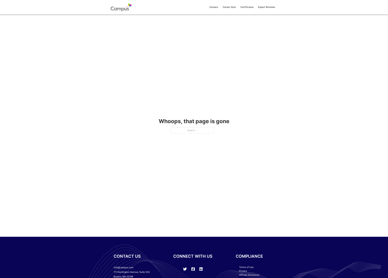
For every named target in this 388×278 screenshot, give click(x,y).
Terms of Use (246, 267)
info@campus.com (123, 267)
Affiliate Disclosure (249, 274)
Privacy (243, 271)
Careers (213, 7)
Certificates (247, 7)
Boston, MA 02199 (123, 276)
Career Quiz (229, 7)
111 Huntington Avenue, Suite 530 (132, 272)
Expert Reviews (266, 7)
